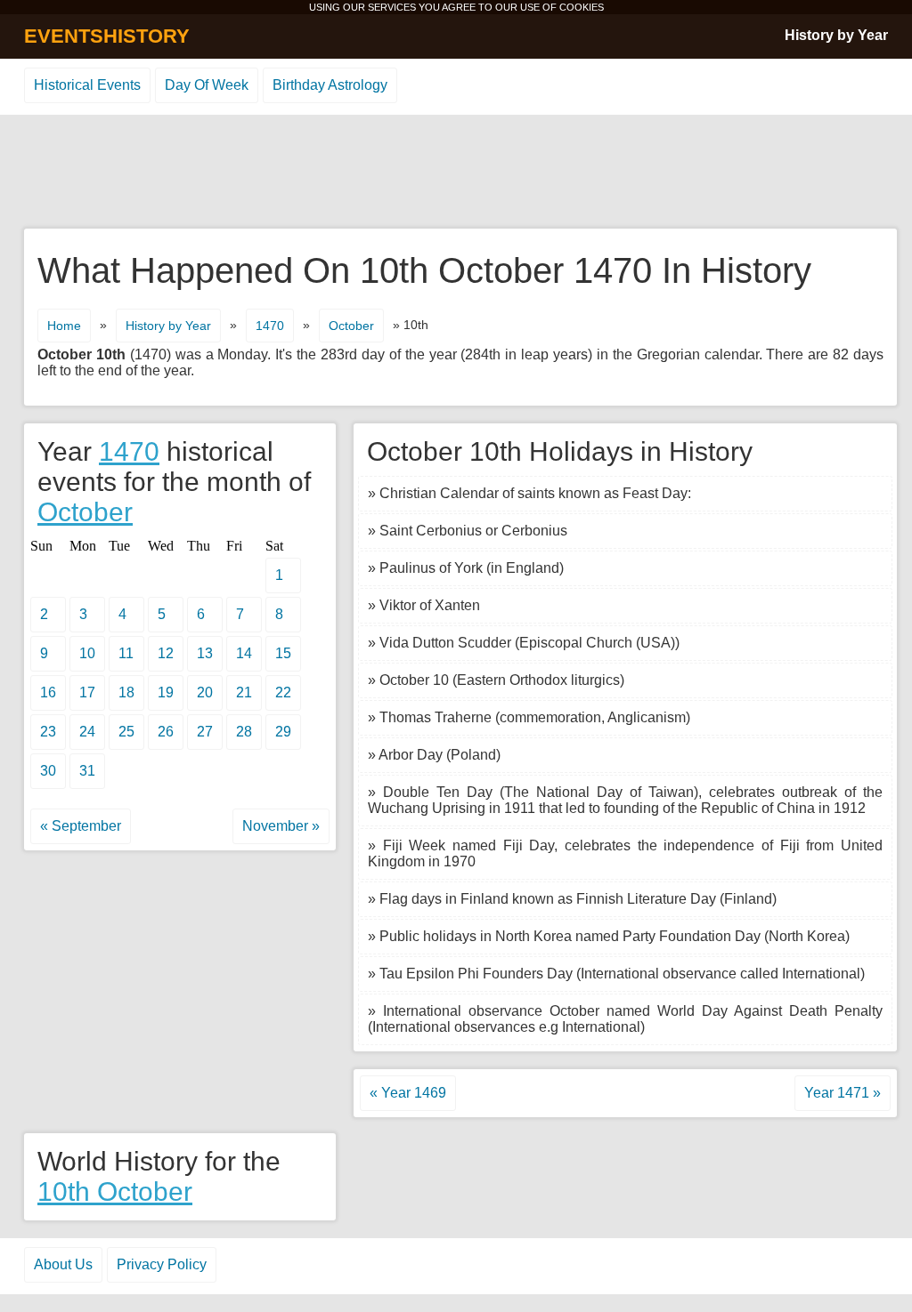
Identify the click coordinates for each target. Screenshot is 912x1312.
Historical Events (87, 85)
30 (48, 770)
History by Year (836, 35)
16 (48, 692)
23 (48, 731)
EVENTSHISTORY (107, 36)
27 (205, 731)
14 (244, 653)
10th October (114, 1191)
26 (166, 731)
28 (244, 731)
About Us (63, 1264)
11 (126, 653)
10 (87, 653)
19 (166, 692)
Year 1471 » (842, 1092)
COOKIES (581, 7)
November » (281, 825)
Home (64, 325)
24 (87, 731)
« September (80, 825)
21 (244, 692)
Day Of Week (206, 85)
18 (126, 692)
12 (166, 653)
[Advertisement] (456, 173)
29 (283, 731)
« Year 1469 (408, 1092)
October (351, 325)
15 (283, 653)
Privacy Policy (162, 1264)
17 (87, 692)
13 (205, 653)
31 (87, 770)
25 (126, 731)
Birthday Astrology (330, 85)
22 (283, 692)
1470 (270, 325)
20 (205, 692)
